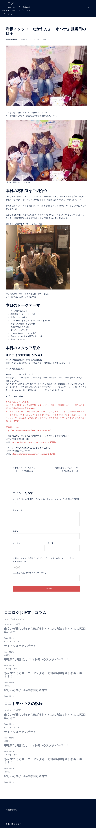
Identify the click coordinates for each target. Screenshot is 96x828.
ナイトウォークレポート (20, 645)
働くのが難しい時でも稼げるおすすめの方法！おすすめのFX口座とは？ (45, 630)
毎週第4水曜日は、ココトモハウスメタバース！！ (36, 659)
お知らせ (8, 655)
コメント (17, 510)
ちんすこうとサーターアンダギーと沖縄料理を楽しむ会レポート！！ (44, 674)
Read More (9, 638)
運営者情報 (12, 809)
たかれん (14, 39)
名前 (15, 531)
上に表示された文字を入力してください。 (30, 573)
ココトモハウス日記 (39, 39)
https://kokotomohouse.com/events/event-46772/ (33, 442)
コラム (7, 685)
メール (16, 543)
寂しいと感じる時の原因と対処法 (25, 690)
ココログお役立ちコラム (14, 619)
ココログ (7, 3)
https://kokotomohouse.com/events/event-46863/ (28, 430)
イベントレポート (11, 641)
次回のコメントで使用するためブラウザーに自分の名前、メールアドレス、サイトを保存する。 (45, 560)
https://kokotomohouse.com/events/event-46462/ (33, 454)
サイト (51, 543)
